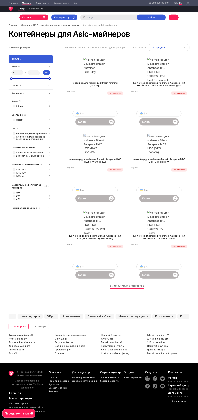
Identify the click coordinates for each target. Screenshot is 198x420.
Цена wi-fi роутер (111, 335)
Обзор (21, 8)
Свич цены (61, 338)
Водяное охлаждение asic (70, 345)
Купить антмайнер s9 (21, 335)
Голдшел (60, 353)
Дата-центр (42, 3)
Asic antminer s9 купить (22, 342)
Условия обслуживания (84, 381)
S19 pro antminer (156, 342)
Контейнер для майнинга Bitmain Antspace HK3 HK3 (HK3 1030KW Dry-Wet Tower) (95, 237)
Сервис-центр (61, 3)
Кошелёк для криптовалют (70, 335)
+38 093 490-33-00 (178, 381)
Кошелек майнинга (19, 345)
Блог (76, 3)
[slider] (11, 78)
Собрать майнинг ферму (115, 353)
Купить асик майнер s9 (114, 349)
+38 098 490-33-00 (178, 396)
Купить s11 (107, 338)
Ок (46, 72)
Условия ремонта (109, 377)
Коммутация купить (112, 345)
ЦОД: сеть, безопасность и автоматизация (56, 25)
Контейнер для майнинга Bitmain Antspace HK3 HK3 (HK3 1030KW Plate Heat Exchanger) (159, 84)
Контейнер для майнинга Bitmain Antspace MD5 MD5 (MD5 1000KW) (159, 160)
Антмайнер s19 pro (158, 338)
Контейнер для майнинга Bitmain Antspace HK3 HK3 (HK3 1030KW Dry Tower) (159, 237)
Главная (13, 3)
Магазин (26, 3)
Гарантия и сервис (59, 381)
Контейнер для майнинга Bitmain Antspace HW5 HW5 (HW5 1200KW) (95, 160)
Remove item (184, 47)
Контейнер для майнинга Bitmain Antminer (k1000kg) (95, 84)
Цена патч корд (156, 349)
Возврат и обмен (58, 388)
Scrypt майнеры (64, 342)
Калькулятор (36, 8)
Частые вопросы (18, 403)
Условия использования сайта (26, 407)
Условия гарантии (109, 381)
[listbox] (168, 47)
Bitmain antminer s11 (158, 335)
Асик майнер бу (18, 338)
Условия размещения (83, 377)
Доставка (54, 384)
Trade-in (53, 391)
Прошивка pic (62, 349)
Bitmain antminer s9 (111, 342)
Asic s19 (13, 353)
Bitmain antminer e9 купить (162, 353)
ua (176, 2)
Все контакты (178, 401)
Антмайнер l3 (16, 349)
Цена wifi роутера (157, 345)
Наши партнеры (20, 398)
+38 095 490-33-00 (178, 389)
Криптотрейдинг (133, 377)
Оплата (53, 377)
